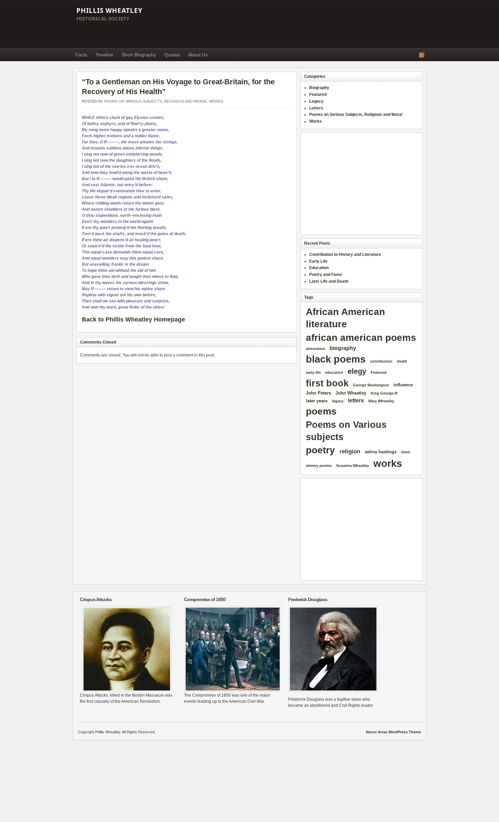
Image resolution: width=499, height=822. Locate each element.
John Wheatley (350, 393)
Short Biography (139, 54)
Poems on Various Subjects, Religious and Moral (155, 101)
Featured (318, 94)
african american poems (361, 337)
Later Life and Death (328, 281)
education (334, 372)
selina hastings (380, 451)
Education (319, 267)
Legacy (316, 101)
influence (403, 384)
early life (313, 372)
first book (327, 383)
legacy (338, 401)
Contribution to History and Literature (345, 254)
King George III (384, 393)
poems (321, 411)
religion (349, 451)
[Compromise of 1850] (231, 649)
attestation (315, 349)
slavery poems (319, 466)
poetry (320, 449)
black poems (336, 359)
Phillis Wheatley (109, 10)
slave (405, 452)
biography (343, 348)
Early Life (318, 261)
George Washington (371, 385)
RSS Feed (421, 55)
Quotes (172, 54)
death (402, 361)
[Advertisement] (302, 24)
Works (216, 101)
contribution (381, 361)
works (387, 463)
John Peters (318, 393)
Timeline (104, 54)
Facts (81, 54)
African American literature (345, 318)
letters (356, 400)
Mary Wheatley (381, 401)
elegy (357, 371)
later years (317, 400)
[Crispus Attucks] (127, 649)
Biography (319, 87)
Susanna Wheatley (352, 466)
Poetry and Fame (325, 274)
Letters (316, 108)
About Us (198, 54)
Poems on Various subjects (346, 430)
